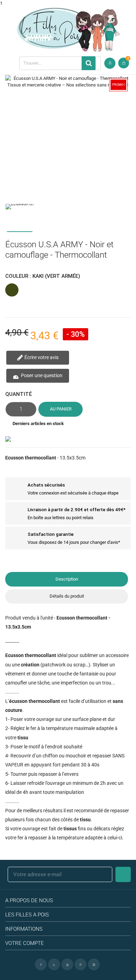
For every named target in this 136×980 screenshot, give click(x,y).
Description (66, 579)
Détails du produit (67, 596)
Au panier (60, 409)
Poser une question (41, 375)
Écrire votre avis (41, 357)
